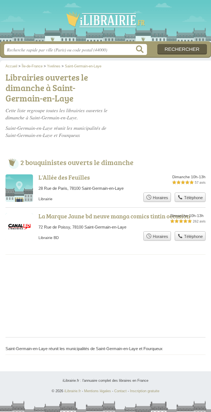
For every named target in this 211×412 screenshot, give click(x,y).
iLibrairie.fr (105, 22)
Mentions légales (97, 391)
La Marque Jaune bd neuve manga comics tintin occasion (114, 216)
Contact (120, 391)
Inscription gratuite (144, 391)
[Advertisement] (165, 102)
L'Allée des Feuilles (64, 177)
